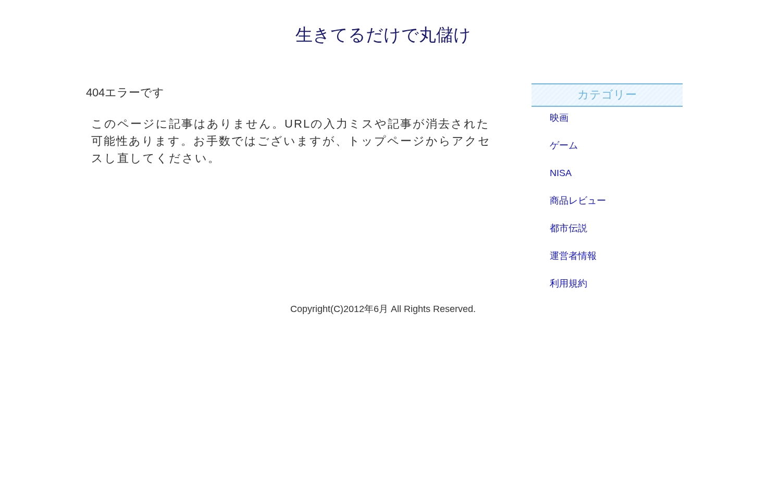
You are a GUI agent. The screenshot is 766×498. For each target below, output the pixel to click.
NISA (561, 173)
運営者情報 (573, 256)
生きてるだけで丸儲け (383, 34)
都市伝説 (568, 228)
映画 (559, 118)
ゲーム (564, 145)
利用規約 (568, 283)
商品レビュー (578, 200)
